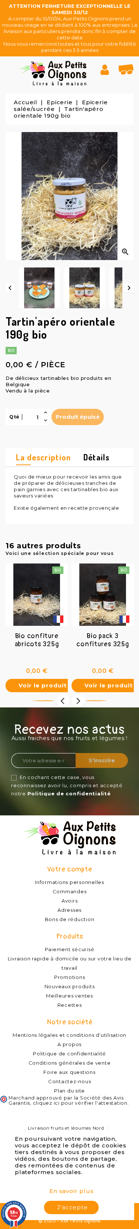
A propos (69, 1044)
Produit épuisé (78, 416)
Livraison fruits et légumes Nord (66, 1128)
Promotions (69, 977)
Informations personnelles (69, 882)
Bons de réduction (70, 919)
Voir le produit (43, 685)
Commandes (70, 891)
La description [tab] (43, 457)
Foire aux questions (69, 1072)
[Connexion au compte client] (107, 70)
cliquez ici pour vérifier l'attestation (80, 1103)
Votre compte (69, 869)
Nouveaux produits (69, 986)
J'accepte (72, 1207)
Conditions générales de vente (70, 1063)
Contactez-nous (69, 1081)
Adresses (69, 910)
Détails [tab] (96, 457)
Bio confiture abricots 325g (37, 640)
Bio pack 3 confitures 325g (102, 640)
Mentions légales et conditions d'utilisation (69, 1035)
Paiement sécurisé (70, 949)
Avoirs (70, 901)
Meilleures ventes (69, 996)
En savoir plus (71, 1191)
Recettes (69, 1005)
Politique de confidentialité (69, 793)
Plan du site (69, 1091)
